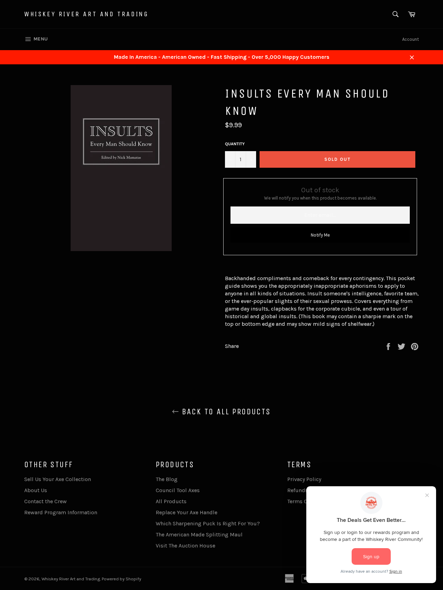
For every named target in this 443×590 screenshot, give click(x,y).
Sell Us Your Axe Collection (57, 479)
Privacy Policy (304, 479)
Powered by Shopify (121, 578)
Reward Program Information (60, 512)
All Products (171, 501)
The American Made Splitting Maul (199, 534)
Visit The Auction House (185, 545)
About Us (35, 490)
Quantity (235, 143)
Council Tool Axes (178, 490)
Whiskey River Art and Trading (86, 14)
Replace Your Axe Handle (186, 512)
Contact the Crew (45, 501)
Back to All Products (225, 411)
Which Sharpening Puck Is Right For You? (208, 523)
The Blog (167, 479)
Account (410, 39)
